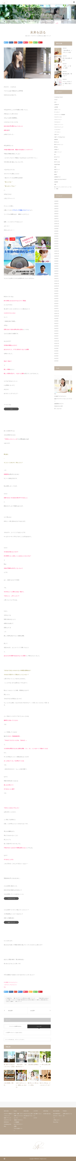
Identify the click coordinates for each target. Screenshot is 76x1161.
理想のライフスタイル (36, 999)
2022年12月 (56, 311)
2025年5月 (56, 238)
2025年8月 (56, 231)
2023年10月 (56, 286)
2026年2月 (56, 216)
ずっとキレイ (57, 112)
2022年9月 (56, 318)
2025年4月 (56, 241)
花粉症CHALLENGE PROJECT (60, 179)
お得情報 (56, 107)
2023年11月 (56, 283)
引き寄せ (29, 999)
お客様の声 (56, 104)
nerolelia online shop (47, 1113)
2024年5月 (56, 268)
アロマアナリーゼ (34, 35)
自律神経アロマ (57, 176)
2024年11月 (56, 253)
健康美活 (56, 139)
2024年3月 (56, 273)
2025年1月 (56, 248)
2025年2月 (56, 246)
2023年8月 (56, 291)
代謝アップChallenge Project (59, 137)
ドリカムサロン (57, 129)
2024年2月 (56, 276)
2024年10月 (56, 256)
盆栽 (55, 167)
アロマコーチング (57, 119)
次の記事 (32, 1010)
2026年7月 (56, 203)
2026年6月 (56, 206)
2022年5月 (56, 328)
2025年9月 (56, 228)
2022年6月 (56, 325)
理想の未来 (43, 999)
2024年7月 (56, 263)
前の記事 (10, 1010)
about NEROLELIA (56, 1113)
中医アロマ (56, 134)
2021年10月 (56, 345)
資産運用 (56, 181)
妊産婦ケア (56, 149)
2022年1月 (56, 338)
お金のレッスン (57, 109)
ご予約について (56, 1119)
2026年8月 (56, 201)
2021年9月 (56, 348)
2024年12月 (56, 251)
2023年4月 (56, 301)
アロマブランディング (58, 127)
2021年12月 (56, 340)
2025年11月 (56, 223)
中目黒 (18, 999)
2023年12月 (56, 281)
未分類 (55, 159)
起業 (55, 184)
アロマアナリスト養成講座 (59, 114)
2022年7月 (56, 323)
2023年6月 (56, 296)
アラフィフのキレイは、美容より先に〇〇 (67, 83)
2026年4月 (56, 211)
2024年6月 (56, 266)
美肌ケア (56, 171)
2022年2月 (56, 335)
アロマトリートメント (58, 124)
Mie (11, 998)
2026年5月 (56, 208)
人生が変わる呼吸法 (33, 1064)
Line (63, 1115)
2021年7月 (56, 353)
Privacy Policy (55, 1122)
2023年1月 (56, 308)
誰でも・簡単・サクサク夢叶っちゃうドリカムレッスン (18, 1115)
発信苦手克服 (57, 164)
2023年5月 (56, 298)
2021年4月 (56, 360)
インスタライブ (14, 999)
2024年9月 (56, 258)
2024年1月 (56, 278)
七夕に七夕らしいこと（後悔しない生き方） (21, 1085)
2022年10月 (56, 316)
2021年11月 (56, 343)
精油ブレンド (57, 169)
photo (55, 102)
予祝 (21, 999)
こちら (11, 409)
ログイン (17, 1039)
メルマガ (35, 1117)
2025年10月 (56, 226)
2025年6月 (56, 236)
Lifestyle (55, 99)
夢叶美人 (56, 147)
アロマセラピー (57, 122)
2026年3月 (56, 213)
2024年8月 (56, 261)
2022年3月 (56, 333)
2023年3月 (56, 303)
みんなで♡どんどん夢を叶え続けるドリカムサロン (28, 1115)
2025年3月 (56, 243)
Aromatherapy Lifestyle (58, 97)
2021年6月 (56, 355)
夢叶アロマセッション (58, 144)
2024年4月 (56, 271)
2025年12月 (56, 221)
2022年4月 (56, 330)
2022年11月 (56, 313)
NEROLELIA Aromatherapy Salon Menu (7, 1124)
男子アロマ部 (57, 162)
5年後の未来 (41, 998)
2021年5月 (56, 358)
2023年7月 (56, 293)
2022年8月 (56, 321)
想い (55, 154)
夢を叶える (41, 35)
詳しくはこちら (58, 408)
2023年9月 (56, 288)
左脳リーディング (47, 35)
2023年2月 (56, 306)
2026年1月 (56, 218)
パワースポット (57, 132)
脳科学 (12, 1001)
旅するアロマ (57, 157)
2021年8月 (56, 350)
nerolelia (45, 998)
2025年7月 (56, 233)
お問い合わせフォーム (67, 1113)
